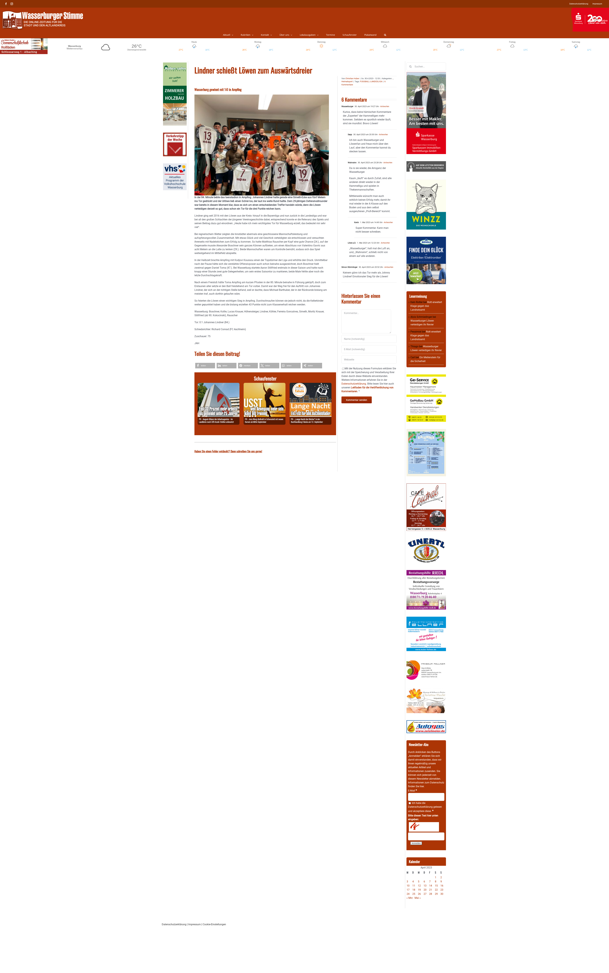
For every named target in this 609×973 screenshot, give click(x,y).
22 (436, 889)
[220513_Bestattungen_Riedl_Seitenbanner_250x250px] (426, 571)
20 (425, 889)
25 (413, 893)
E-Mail (412, 790)
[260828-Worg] (264, 384)
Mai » (418, 897)
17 (408, 889)
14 (430, 885)
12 (419, 885)
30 (441, 893)
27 (425, 893)
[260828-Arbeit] (218, 384)
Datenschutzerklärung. (354, 383)
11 (413, 885)
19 (419, 889)
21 (430, 889)
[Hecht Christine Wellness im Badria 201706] (426, 689)
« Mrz (409, 897)
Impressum (194, 924)
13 (425, 885)
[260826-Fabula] (310, 384)
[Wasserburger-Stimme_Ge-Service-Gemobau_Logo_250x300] (426, 376)
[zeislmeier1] (426, 722)
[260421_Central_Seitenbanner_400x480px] (426, 485)
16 (441, 885)
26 (419, 893)
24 (408, 893)
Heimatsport (347, 81)
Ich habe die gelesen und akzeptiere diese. (425, 807)
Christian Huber (352, 78)
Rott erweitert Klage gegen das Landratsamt (426, 306)
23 (441, 889)
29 (436, 893)
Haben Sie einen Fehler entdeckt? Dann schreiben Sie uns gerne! (228, 451)
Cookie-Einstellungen (214, 924)
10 (408, 885)
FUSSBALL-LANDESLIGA (371, 81)
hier (422, 786)
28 (430, 893)
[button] (385, 35)
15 (436, 885)
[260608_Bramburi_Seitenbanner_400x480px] (426, 430)
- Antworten (384, 106)
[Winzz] (426, 180)
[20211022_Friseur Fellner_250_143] (426, 660)
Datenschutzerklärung (420, 806)
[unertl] (426, 539)
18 (413, 889)
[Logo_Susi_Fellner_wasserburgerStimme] (426, 618)
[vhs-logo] (175, 165)
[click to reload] (424, 826)
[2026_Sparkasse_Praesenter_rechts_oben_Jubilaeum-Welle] (590, 9)
